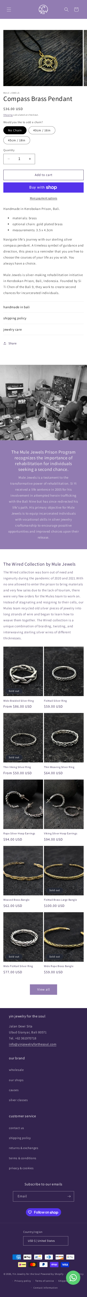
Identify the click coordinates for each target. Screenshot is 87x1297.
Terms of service (44, 1280)
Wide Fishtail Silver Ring (18, 966)
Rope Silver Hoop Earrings (19, 833)
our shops (16, 1080)
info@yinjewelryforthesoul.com (32, 1044)
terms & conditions (22, 1158)
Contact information (45, 1287)
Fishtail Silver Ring (55, 700)
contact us (16, 1128)
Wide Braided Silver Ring (18, 700)
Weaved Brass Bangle (16, 899)
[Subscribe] (69, 1196)
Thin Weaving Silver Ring (59, 767)
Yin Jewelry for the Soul (26, 1273)
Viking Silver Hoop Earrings (60, 833)
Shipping (8, 114)
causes (14, 1090)
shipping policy (20, 1138)
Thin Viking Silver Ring (17, 767)
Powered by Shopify (52, 1273)
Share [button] (12, 343)
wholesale (16, 1070)
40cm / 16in (42, 130)
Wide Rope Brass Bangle (58, 966)
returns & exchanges (23, 1148)
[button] (9, 9)
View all (43, 989)
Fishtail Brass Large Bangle (60, 899)
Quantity (8, 150)
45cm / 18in (16, 140)
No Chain (15, 130)
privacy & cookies (21, 1168)
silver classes (18, 1100)
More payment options (43, 198)
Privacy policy (22, 1280)
